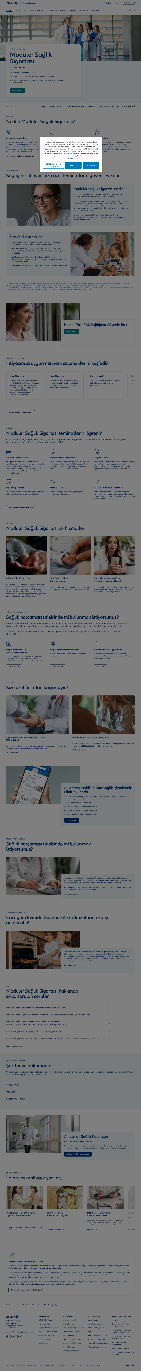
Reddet (73, 165)
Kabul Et (91, 165)
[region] (71, 154)
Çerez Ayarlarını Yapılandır (53, 165)
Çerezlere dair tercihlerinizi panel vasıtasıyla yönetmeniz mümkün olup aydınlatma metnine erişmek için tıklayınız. (71, 156)
